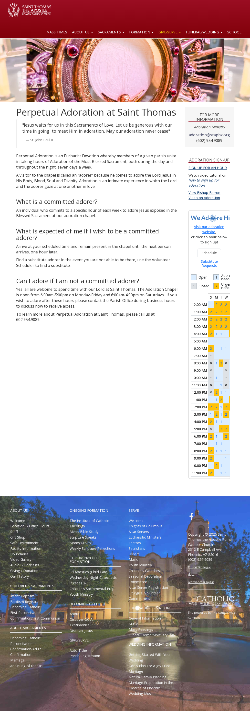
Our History (19, 576)
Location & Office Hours (29, 526)
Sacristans (137, 548)
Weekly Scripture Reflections (92, 548)
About (75, 613)
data (191, 574)
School (234, 32)
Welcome (17, 520)
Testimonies (80, 625)
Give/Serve (168, 32)
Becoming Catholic (25, 607)
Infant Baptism (22, 596)
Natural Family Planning (148, 677)
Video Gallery (20, 559)
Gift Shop (17, 537)
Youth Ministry (81, 594)
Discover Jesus (81, 630)
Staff (14, 531)
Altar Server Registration (148, 587)
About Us (81, 32)
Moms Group (80, 543)
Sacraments (110, 32)
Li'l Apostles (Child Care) (89, 572)
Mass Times (56, 32)
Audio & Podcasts (24, 565)
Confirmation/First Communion (35, 618)
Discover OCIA (81, 619)
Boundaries (19, 554)
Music (133, 559)
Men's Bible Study (84, 531)
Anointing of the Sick (26, 665)
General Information (145, 618)
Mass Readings (141, 629)
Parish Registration (85, 655)
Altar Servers (139, 531)
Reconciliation (21, 643)
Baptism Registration (27, 601)
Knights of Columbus (145, 526)
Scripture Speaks (83, 537)
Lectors (135, 543)
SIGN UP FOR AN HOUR (207, 167)
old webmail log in (201, 582)
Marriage (17, 660)
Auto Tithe (78, 650)
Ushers (134, 554)
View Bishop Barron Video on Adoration (204, 195)
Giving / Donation (24, 570)
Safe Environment (24, 543)
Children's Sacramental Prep (92, 588)
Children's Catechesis (145, 570)
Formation (140, 32)
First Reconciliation (25, 612)
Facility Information (25, 548)
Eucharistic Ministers (145, 537)
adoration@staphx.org (209, 135)
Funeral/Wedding (203, 32)
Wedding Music (141, 693)
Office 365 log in (199, 567)
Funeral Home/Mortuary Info (152, 635)
